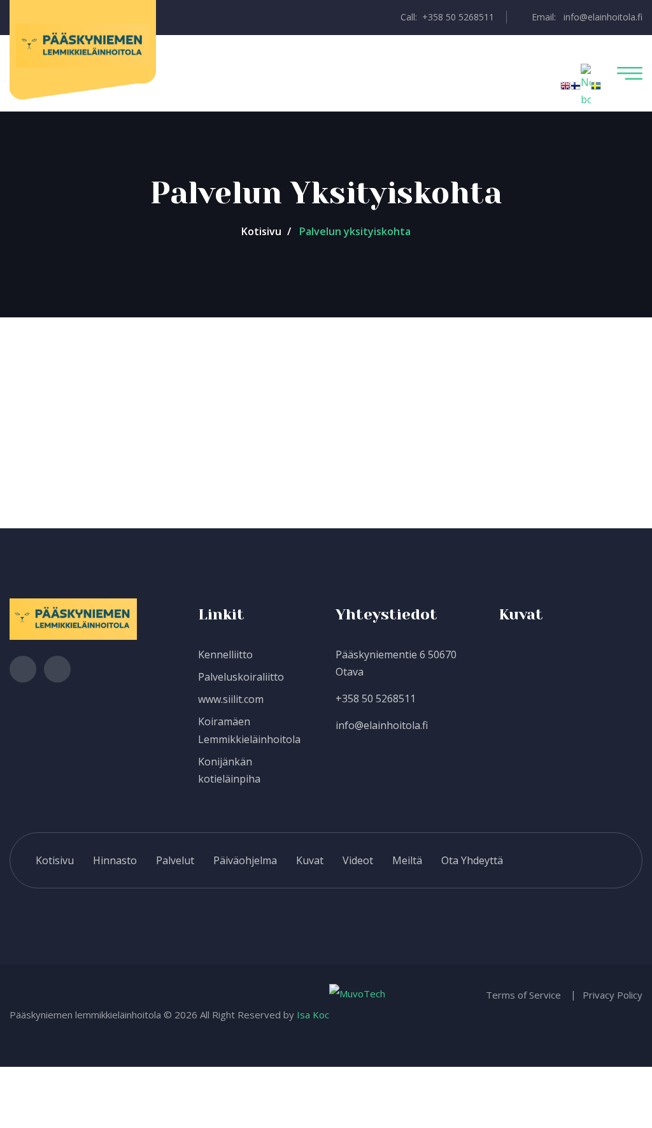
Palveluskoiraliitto (241, 677)
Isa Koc (313, 1014)
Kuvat (309, 860)
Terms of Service (523, 994)
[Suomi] (575, 85)
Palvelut (175, 860)
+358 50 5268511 (376, 698)
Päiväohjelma (245, 860)
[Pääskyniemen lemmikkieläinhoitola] (83, 45)
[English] (565, 85)
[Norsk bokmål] (586, 85)
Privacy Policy (612, 994)
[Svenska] (596, 85)
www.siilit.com (231, 699)
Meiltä (407, 860)
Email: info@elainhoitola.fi (585, 17)
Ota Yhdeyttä (472, 860)
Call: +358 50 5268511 (446, 17)
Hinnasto (115, 860)
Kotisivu (261, 231)
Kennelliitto (225, 654)
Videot (358, 860)
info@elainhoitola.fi (382, 725)
